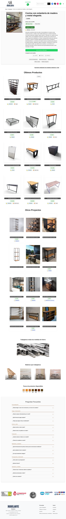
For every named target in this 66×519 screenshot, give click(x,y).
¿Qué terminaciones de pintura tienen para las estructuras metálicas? (27, 446)
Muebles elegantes (45, 61)
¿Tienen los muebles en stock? (19, 440)
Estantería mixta (51, 59)
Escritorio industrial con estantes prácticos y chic (47, 67)
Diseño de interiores (42, 59)
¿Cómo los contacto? (17, 476)
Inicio (6, 9)
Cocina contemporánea (33, 59)
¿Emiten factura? (16, 463)
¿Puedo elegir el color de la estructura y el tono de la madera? (25, 407)
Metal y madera (37, 61)
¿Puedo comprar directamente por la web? (21, 414)
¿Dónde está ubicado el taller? (19, 473)
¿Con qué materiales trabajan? (19, 453)
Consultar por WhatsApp (42, 50)
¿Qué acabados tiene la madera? (19, 450)
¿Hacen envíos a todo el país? (19, 427)
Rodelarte (13, 509)
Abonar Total (29, 23)
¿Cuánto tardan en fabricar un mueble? (21, 436)
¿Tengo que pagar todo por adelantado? (21, 420)
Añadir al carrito (30, 27)
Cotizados (10, 9)
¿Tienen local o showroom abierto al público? (22, 469)
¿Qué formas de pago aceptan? (19, 417)
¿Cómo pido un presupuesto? (19, 459)
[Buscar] (48, 4)
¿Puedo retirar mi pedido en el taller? (20, 430)
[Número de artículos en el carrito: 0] (63, 4)
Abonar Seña (37, 23)
